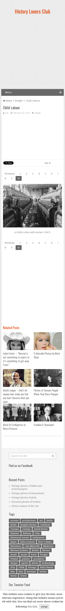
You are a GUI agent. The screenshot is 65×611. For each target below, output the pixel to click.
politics (26, 559)
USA (12, 567)
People (19, 100)
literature (15, 546)
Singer (14, 563)
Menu (8, 92)
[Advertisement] (32, 52)
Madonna (48, 546)
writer (43, 571)
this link (32, 606)
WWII (13, 576)
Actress (14, 520)
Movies (46, 550)
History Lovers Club (32, 11)
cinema (26, 529)
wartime (31, 571)
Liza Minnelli (32, 546)
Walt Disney (46, 567)
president (38, 559)
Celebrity (45, 525)
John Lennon (27, 542)
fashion (27, 533)
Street (35, 563)
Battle (50, 520)
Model (35, 550)
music (13, 554)
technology (48, 563)
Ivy (6, 113)
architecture (29, 520)
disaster (14, 533)
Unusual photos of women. (26, 502)
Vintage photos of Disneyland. (28, 493)
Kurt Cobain (45, 542)
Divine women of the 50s (25, 506)
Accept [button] (44, 606)
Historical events (19, 537)
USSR (21, 567)
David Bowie (41, 529)
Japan (13, 542)
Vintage (32, 567)
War (12, 571)
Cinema (14, 529)
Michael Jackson (19, 550)
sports (24, 563)
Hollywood (38, 537)
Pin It (48, 163)
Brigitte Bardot (28, 525)
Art (41, 520)
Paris (34, 554)
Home (8, 100)
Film (37, 533)
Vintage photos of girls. (24, 497)
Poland (14, 559)
